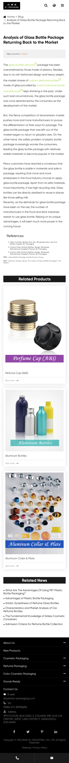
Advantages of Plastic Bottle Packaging (29, 598)
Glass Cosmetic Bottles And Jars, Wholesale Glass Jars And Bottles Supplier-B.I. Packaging (33, 243)
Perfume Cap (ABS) (16, 373)
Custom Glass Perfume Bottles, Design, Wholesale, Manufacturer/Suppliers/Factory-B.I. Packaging (29, 248)
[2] (59, 79)
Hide (24, 54)
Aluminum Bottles (15, 455)
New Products (11, 650)
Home (11, 16)
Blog (20, 16)
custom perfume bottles (43, 80)
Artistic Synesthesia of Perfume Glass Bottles (32, 603)
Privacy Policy (40, 747)
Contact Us (10, 689)
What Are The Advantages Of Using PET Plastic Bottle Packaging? (32, 592)
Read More (11, 380)
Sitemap (26, 747)
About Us (9, 642)
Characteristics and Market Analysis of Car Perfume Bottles (30, 609)
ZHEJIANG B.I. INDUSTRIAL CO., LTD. (36, 740)
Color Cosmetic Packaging (19, 673)
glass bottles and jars (21, 64)
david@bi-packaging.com (19, 698)
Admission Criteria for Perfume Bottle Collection (34, 624)
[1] (35, 63)
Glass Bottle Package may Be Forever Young (26, 257)
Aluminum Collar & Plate (19, 558)
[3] (21, 90)
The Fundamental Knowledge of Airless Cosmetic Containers (34, 617)
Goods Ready (11, 681)
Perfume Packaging (15, 666)
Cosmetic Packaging (15, 658)
